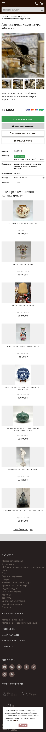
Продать (7, 646)
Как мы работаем (13, 640)
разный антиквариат (23, 164)
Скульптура (8, 564)
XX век (17, 182)
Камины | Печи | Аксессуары (16, 582)
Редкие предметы (11, 588)
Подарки (6, 607)
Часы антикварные (11, 591)
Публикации (10, 635)
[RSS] (12, 674)
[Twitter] (19, 667)
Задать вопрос (24, 141)
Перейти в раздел (23, 529)
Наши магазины (13, 613)
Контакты (8, 629)
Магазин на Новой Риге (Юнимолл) (29, 159)
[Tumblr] (26, 667)
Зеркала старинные (12, 576)
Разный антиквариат (12, 604)
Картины (6, 594)
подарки (17, 168)
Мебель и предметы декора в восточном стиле (23, 568)
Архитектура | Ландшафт (14, 585)
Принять (23, 725)
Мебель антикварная (12, 561)
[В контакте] (12, 667)
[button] (41, 55)
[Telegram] (4, 667)
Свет (4, 573)
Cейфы (5, 579)
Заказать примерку (24, 126)
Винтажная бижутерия (13, 601)
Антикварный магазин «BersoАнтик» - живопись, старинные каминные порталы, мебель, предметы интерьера (17, 3)
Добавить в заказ (24, 119)
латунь (17, 173)
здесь (15, 720)
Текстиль (6, 598)
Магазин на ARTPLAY (12, 619)
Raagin (14, 730)
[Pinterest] (4, 674)
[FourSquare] (33, 667)
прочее (34, 166)
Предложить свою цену (23, 133)
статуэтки (25, 166)
